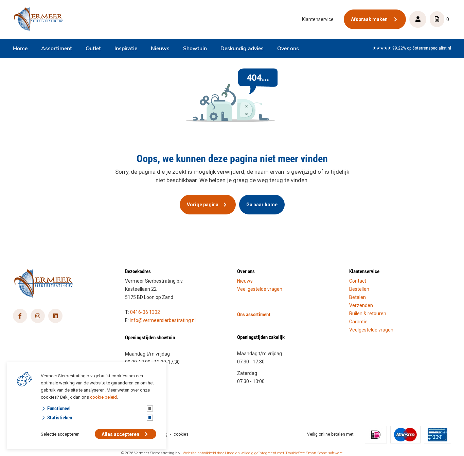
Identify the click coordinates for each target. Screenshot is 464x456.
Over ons (288, 49)
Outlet (93, 49)
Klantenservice (318, 19)
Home (20, 49)
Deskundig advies (242, 49)
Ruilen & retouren (367, 313)
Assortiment (56, 49)
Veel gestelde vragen (259, 289)
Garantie (358, 321)
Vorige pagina (202, 204)
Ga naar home (262, 204)
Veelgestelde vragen (371, 329)
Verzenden (361, 305)
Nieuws (160, 49)
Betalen (357, 297)
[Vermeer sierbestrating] (38, 19)
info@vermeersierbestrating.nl (163, 320)
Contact (357, 281)
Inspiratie (125, 49)
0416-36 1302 (145, 312)
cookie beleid (103, 397)
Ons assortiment (253, 314)
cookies (181, 434)
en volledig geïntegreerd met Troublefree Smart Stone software (289, 453)
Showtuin (195, 49)
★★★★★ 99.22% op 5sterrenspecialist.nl (412, 48)
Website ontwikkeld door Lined (208, 453)
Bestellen (359, 289)
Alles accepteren (120, 434)
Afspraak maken (370, 19)
